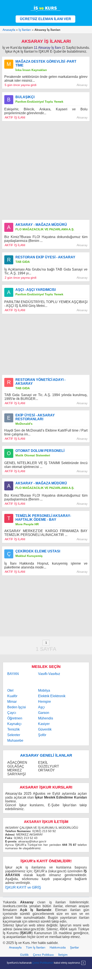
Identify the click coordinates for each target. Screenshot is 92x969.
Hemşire (44, 701)
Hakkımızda (58, 947)
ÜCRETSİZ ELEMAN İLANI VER (45, 19)
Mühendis (45, 718)
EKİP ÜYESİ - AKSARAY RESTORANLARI (35, 417)
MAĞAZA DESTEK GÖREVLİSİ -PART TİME (45, 63)
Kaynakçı (14, 724)
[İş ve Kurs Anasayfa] (46, 8)
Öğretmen (14, 718)
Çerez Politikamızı (42, 962)
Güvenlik (45, 729)
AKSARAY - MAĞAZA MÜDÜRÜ (41, 224)
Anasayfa (15, 947)
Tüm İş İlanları (35, 947)
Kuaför (12, 696)
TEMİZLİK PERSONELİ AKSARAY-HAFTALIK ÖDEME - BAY (43, 517)
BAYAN (13, 674)
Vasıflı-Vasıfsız (49, 674)
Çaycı (11, 713)
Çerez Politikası (43, 954)
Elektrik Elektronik (51, 696)
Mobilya (44, 690)
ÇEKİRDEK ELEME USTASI (37, 551)
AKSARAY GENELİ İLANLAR (46, 755)
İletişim (63, 954)
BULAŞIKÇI (24, 97)
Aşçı (41, 707)
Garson (43, 713)
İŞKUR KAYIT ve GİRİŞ (23, 887)
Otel (10, 690)
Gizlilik (24, 954)
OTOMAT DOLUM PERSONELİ (39, 451)
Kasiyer (44, 724)
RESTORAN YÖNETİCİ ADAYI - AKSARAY (40, 381)
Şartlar (74, 947)
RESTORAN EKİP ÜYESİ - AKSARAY (45, 257)
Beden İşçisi (16, 707)
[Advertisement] (46, 171)
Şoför (42, 735)
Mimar (12, 701)
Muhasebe (15, 740)
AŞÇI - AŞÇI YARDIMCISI (35, 289)
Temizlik (13, 729)
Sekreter (13, 735)
